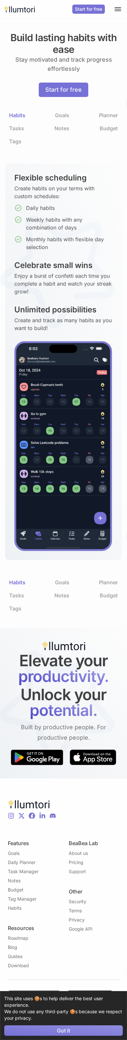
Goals (62, 115)
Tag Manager (22, 899)
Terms (75, 910)
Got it (63, 1030)
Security (77, 901)
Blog (12, 947)
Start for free (88, 9)
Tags (15, 141)
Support (77, 871)
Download (18, 965)
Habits (17, 115)
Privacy (77, 919)
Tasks (16, 128)
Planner (108, 115)
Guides (15, 956)
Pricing (76, 862)
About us (78, 853)
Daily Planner (21, 862)
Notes (61, 128)
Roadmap (18, 938)
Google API (80, 929)
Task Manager (23, 871)
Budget (109, 128)
